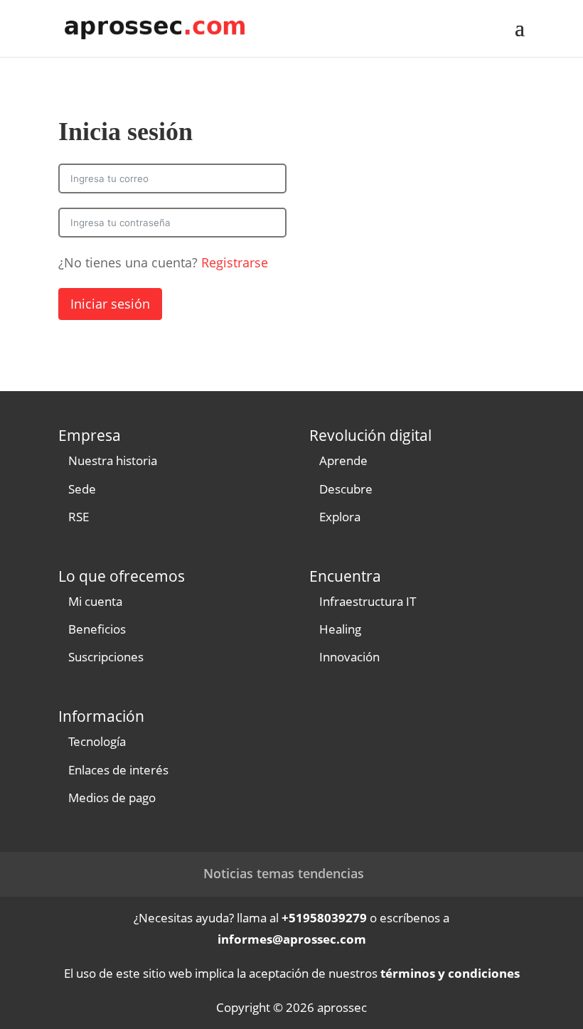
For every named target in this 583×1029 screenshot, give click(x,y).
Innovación (349, 657)
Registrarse (234, 262)
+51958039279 (324, 918)
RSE (78, 516)
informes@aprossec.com (292, 939)
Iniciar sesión (110, 303)
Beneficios (97, 629)
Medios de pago (112, 797)
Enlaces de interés (118, 770)
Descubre (346, 489)
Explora (339, 516)
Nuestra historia (112, 460)
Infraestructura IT (367, 601)
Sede (82, 489)
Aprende (343, 460)
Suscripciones (106, 657)
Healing (340, 629)
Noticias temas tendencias (283, 873)
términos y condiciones (450, 973)
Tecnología (97, 741)
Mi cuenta (95, 601)
